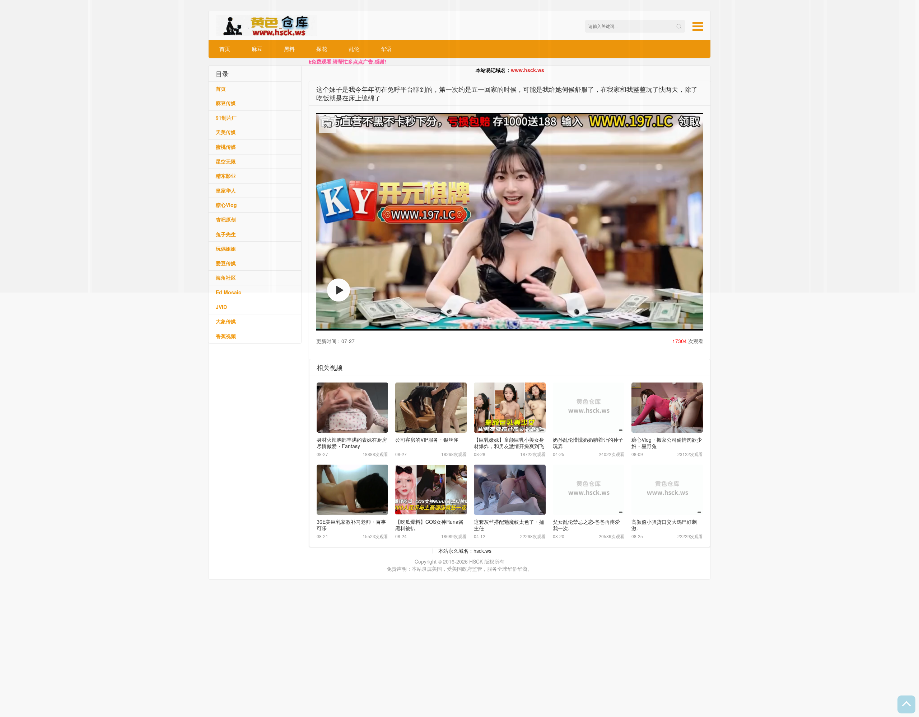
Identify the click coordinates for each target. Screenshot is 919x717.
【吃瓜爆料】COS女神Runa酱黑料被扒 (429, 525)
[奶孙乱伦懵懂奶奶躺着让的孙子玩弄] (588, 407)
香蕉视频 (226, 335)
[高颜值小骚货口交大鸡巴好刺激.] (667, 489)
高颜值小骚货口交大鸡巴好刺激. (664, 525)
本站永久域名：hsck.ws (464, 550)
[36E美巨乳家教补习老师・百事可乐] (352, 489)
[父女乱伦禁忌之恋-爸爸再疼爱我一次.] (588, 489)
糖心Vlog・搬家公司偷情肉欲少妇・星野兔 (666, 443)
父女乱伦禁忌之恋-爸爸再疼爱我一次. (586, 525)
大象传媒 (226, 321)
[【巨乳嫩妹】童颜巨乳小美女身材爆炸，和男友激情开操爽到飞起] (509, 407)
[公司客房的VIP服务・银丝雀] (431, 407)
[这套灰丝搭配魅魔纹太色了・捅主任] (509, 489)
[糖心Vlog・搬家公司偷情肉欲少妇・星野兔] (667, 407)
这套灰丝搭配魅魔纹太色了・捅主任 (509, 525)
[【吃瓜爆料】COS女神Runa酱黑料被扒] (431, 489)
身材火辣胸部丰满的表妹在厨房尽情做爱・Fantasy (352, 443)
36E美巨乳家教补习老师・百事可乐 (351, 525)
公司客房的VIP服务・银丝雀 (426, 439)
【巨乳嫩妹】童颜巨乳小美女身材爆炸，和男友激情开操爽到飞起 (509, 446)
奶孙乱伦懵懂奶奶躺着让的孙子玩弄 (588, 443)
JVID (221, 306)
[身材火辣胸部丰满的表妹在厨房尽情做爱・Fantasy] (352, 407)
